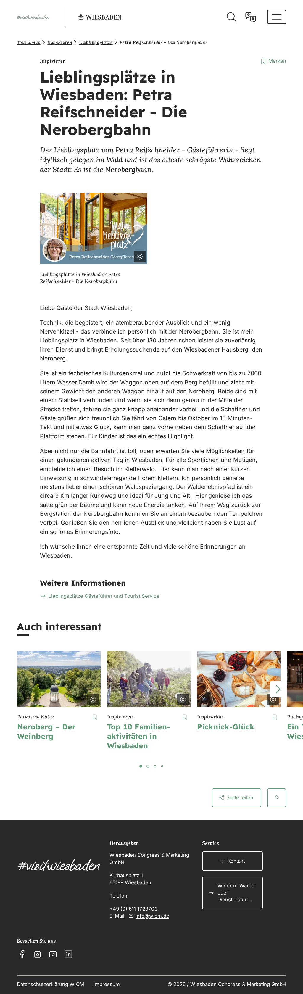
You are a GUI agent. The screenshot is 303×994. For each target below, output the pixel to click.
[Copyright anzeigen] (138, 255)
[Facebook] (22, 954)
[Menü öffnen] (276, 17)
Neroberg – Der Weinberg (46, 731)
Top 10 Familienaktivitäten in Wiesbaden (138, 736)
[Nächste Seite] (278, 689)
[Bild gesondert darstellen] (123, 255)
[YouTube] (53, 954)
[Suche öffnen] (231, 17)
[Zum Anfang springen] (276, 797)
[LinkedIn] (68, 954)
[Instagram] (37, 954)
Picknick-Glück (225, 726)
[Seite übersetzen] (250, 17)
